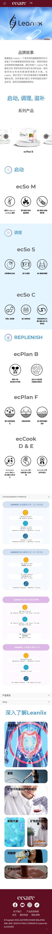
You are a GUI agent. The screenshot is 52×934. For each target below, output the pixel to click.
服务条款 (24, 915)
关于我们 (17, 911)
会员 (14, 915)
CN (31, 3)
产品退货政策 (32, 911)
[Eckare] (19, 5)
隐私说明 (35, 915)
